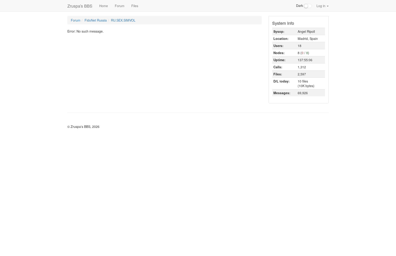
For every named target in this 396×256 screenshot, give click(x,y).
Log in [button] (321, 5)
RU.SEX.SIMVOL (123, 20)
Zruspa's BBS (79, 6)
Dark (300, 5)
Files (134, 5)
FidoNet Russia (96, 20)
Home (103, 5)
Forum (119, 5)
